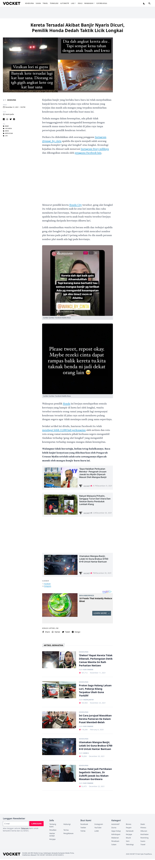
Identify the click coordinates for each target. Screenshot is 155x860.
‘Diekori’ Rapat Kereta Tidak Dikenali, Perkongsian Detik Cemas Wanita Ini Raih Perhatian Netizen (95, 660)
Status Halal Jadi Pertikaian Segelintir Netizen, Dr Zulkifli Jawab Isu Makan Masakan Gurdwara (95, 774)
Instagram (47, 586)
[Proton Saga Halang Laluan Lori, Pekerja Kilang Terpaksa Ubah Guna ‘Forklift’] (59, 689)
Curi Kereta (8, 128)
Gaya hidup (116, 831)
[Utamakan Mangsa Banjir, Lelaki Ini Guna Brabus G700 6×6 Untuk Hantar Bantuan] (59, 746)
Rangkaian (88, 3)
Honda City (75, 205)
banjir (7, 126)
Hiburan (143, 831)
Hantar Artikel (52, 834)
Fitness (143, 827)
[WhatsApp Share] (7, 119)
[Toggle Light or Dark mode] (144, 3)
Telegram (25, 828)
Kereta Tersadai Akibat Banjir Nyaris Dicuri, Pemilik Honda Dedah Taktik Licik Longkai (77, 27)
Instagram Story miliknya (95, 149)
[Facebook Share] (4, 119)
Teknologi (54, 3)
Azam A (86, 753)
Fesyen (129, 827)
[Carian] (149, 3)
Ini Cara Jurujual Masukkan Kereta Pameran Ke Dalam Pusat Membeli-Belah (95, 719)
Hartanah (130, 831)
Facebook (47, 584)
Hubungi (67, 824)
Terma (66, 830)
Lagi (72, 3)
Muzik (128, 838)
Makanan (115, 838)
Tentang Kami (52, 825)
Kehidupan (29, 3)
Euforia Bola (102, 3)
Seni (127, 841)
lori (6, 135)
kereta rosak (9, 133)
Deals (80, 3)
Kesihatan (144, 834)
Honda (66, 403)
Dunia (113, 827)
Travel (45, 3)
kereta (7, 131)
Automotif (64, 3)
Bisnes (128, 824)
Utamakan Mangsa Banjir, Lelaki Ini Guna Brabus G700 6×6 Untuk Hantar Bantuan (95, 746)
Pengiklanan (68, 833)
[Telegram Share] (14, 119)
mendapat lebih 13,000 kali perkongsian (64, 430)
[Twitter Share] (11, 119)
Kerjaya (52, 839)
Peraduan (115, 841)
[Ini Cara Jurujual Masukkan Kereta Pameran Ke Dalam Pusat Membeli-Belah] (59, 719)
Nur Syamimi (88, 669)
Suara (142, 841)
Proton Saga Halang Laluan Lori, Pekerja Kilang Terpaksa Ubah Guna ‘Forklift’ (95, 690)
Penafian (52, 830)
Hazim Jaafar (9, 114)
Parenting (144, 838)
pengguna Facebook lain (88, 152)
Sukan (38, 3)
